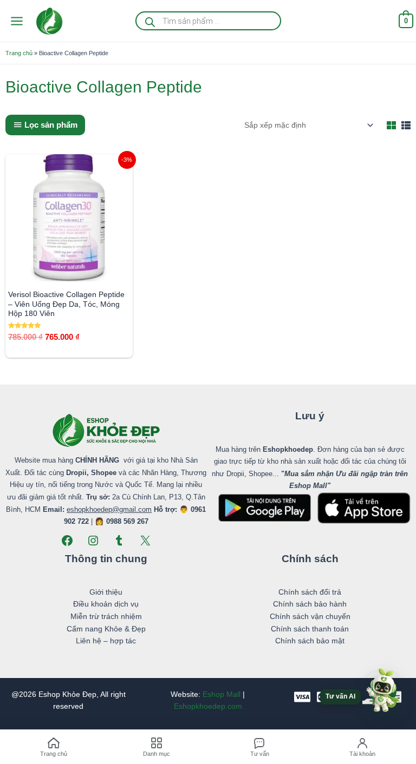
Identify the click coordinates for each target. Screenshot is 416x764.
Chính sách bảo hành (310, 604)
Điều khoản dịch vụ (106, 604)
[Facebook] (67, 540)
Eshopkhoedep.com (208, 706)
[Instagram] (93, 540)
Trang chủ (18, 53)
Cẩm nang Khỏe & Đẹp (106, 629)
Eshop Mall (221, 694)
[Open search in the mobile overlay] (208, 20)
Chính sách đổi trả (309, 592)
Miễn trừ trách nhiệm (106, 616)
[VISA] (302, 697)
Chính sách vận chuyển (310, 616)
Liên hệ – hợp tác (106, 641)
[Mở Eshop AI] (383, 691)
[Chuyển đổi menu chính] (16, 21)
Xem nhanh (69, 272)
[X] (145, 540)
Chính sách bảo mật (309, 641)
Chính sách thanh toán (310, 629)
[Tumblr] (119, 540)
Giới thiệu (105, 592)
